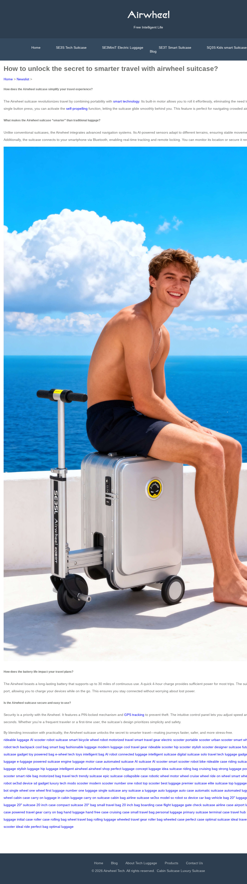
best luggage (171, 783)
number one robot (128, 783)
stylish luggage (28, 769)
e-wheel (61, 754)
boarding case (152, 805)
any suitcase (131, 790)
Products (171, 863)
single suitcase (109, 790)
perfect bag (39, 827)
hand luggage (74, 812)
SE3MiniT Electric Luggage (122, 47)
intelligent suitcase (162, 754)
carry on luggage (44, 798)
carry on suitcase (97, 798)
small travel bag (109, 805)
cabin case (22, 798)
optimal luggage (61, 827)
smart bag (57, 747)
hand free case (97, 812)
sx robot (177, 798)
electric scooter (173, 740)
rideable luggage (16, 740)
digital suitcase (188, 754)
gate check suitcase (200, 805)
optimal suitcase (217, 819)
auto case (186, 790)
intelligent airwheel (73, 769)
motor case (94, 761)
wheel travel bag (80, 819)
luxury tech (58, 783)
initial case (25, 819)
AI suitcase (143, 761)
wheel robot (99, 740)
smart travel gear (147, 740)
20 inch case (46, 805)
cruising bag (208, 769)
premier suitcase (194, 783)
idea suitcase (172, 769)
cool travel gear (135, 747)
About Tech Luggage (141, 863)
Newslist (23, 79)
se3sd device (23, 783)
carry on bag (53, 812)
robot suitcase (57, 740)
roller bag (155, 819)
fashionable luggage (81, 747)
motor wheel (179, 776)
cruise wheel (199, 776)
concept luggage (148, 769)
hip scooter (182, 747)
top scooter (151, 783)
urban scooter (222, 740)
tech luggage (227, 754)
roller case (42, 819)
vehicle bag (220, 798)
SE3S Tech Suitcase (71, 47)
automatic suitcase (209, 790)
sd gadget (41, 783)
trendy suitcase (90, 776)
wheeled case (174, 819)
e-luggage (24, 761)
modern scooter (101, 783)
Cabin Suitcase (168, 871)
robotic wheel (159, 776)
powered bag (44, 754)
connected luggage (132, 754)
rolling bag (59, 819)
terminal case (219, 812)
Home (36, 47)
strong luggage (230, 769)
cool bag (41, 747)
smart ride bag (27, 776)
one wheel (37, 790)
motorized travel (121, 740)
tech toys (75, 754)
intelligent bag (93, 754)
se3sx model (160, 798)
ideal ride (23, 827)
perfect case (194, 819)
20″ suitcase (26, 805)
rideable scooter (160, 747)
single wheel (18, 790)
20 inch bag (131, 805)
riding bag (190, 769)
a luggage (149, 790)
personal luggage (169, 812)
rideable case (217, 761)
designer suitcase (227, 747)
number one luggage (81, 790)
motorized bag (50, 776)
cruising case (120, 812)
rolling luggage (105, 819)
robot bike (198, 761)
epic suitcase (113, 776)
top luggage (238, 783)
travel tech (70, 776)
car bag (205, 798)
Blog (153, 51)
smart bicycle (79, 740)
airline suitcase (138, 798)
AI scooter (38, 740)
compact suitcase (70, 805)
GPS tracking (134, 715)
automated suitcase (119, 761)
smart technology (126, 101)
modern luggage (110, 747)
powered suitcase (46, 761)
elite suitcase (218, 783)
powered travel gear (27, 812)
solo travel (208, 754)
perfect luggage (123, 769)
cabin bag (118, 798)
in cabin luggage (70, 798)
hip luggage (49, 769)
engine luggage (73, 761)
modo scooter (77, 783)
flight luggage (174, 805)
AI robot (111, 754)
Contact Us (194, 863)
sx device (191, 798)
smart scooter (179, 761)
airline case (224, 805)
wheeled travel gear (132, 819)
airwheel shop (99, 769)
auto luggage (168, 790)
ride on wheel (220, 776)
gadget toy (25, 754)
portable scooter (197, 740)
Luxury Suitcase (193, 871)
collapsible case (136, 776)
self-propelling (77, 108)
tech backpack (23, 747)
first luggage (55, 790)
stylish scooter (202, 747)
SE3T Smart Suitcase (175, 47)
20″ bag (90, 805)
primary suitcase (195, 812)
